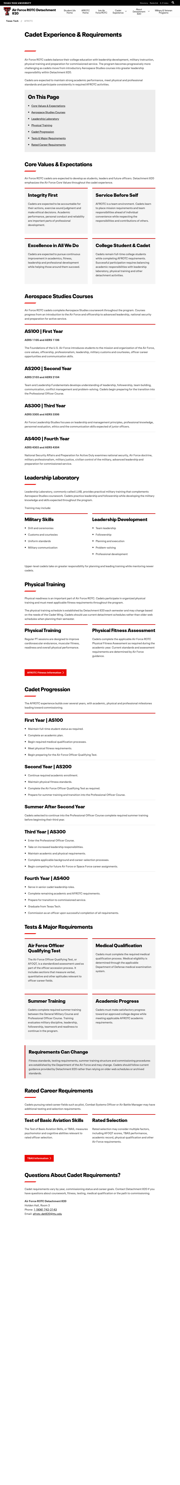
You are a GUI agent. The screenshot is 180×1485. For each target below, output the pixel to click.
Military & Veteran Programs (163, 11)
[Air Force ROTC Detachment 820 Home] (5, 11)
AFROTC (28, 21)
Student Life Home (70, 11)
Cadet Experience (118, 11)
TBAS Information (38, 1158)
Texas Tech (12, 21)
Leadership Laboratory (45, 118)
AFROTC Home (85, 11)
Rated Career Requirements (48, 144)
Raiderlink (154, 3)
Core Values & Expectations (48, 105)
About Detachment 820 (139, 11)
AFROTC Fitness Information (44, 672)
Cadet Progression (42, 131)
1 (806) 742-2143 (45, 1209)
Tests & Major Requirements (48, 138)
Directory (144, 3)
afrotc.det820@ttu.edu (47, 1213)
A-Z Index (164, 3)
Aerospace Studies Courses (48, 112)
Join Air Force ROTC (101, 11)
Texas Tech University (17, 2)
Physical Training (41, 125)
